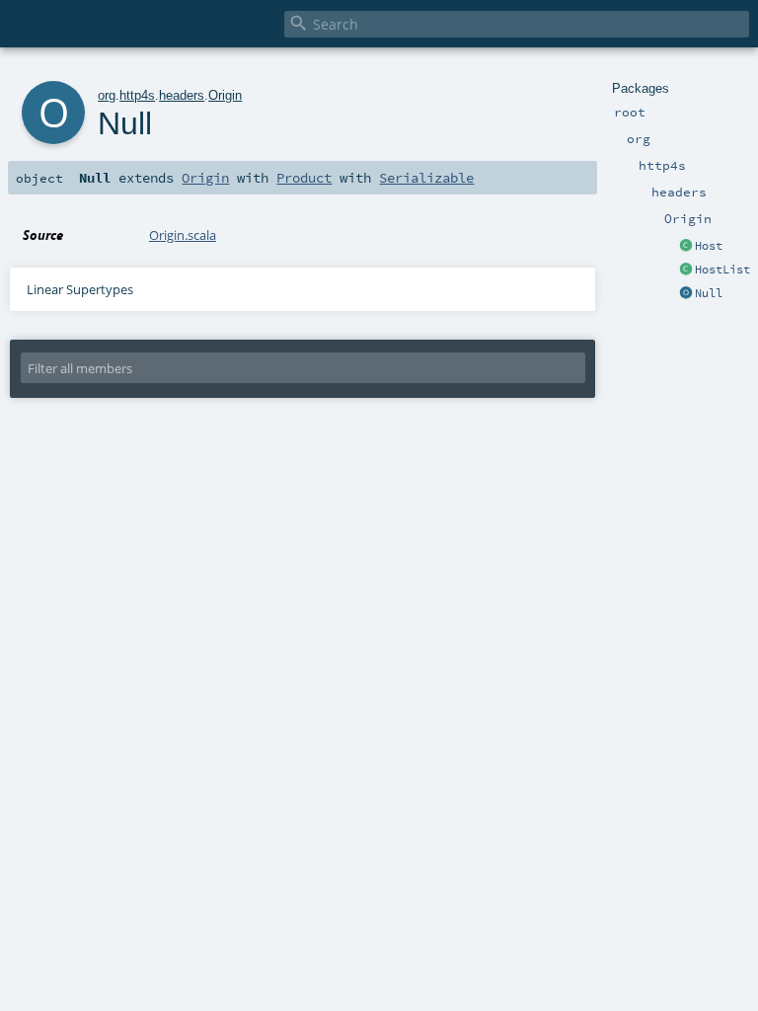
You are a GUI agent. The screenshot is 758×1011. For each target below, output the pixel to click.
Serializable (426, 178)
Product (304, 178)
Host (708, 246)
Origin (225, 95)
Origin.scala (182, 235)
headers (181, 95)
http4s (137, 95)
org (106, 95)
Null (708, 293)
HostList (722, 269)
